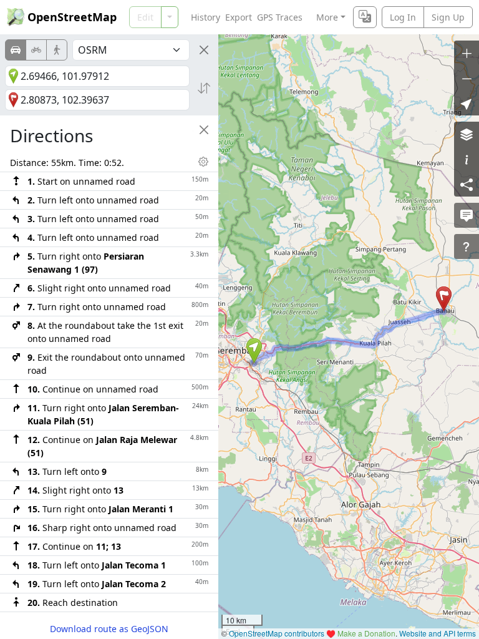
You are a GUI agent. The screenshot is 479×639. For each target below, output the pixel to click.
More (327, 17)
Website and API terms (437, 633)
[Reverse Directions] (204, 88)
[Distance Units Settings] (203, 161)
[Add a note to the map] (466, 215)
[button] (254, 350)
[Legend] (466, 159)
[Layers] (466, 134)
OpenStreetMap (72, 16)
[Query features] (466, 246)
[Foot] (56, 50)
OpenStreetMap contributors (276, 633)
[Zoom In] (466, 53)
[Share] (466, 184)
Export (238, 17)
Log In (403, 17)
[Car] (15, 50)
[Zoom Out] (466, 78)
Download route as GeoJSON (109, 629)
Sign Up (448, 17)
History (205, 17)
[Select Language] (365, 17)
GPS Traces (279, 17)
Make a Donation (366, 633)
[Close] (204, 50)
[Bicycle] (36, 50)
